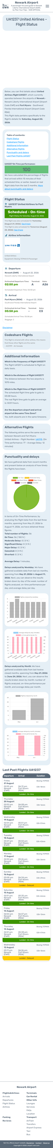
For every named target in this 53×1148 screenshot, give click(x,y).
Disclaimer (30, 1143)
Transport (31, 1117)
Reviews (7, 1121)
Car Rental (31, 1096)
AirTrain (30, 1121)
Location (30, 1114)
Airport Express (33, 1127)
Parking (6, 1117)
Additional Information (17, 145)
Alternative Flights (15, 149)
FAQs (28, 1110)
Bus (28, 1134)
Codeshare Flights (15, 142)
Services (30, 1107)
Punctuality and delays (18, 152)
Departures (8, 1100)
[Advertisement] (26, 59)
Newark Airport (26, 2)
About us (46, 1143)
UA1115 (39, 439)
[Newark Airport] (6, 6)
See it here (26, 224)
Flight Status (13, 138)
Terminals (31, 1093)
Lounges (30, 1103)
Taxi (28, 1131)
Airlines (6, 1107)
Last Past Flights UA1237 (18, 156)
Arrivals (6, 1096)
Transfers (31, 1124)
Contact (39, 1143)
